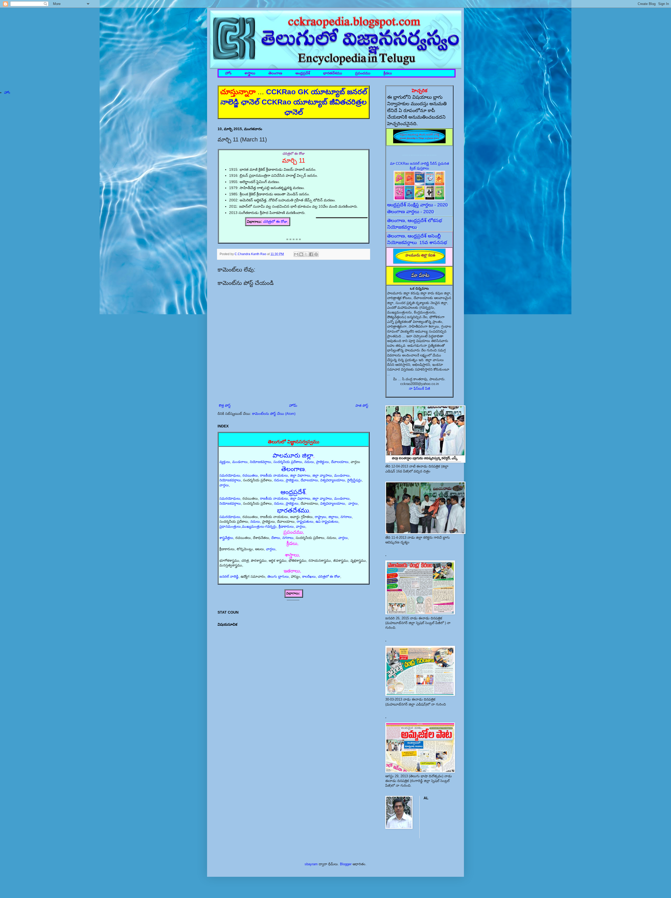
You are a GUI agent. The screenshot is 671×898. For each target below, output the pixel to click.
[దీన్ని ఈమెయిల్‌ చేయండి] (296, 254)
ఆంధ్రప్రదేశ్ (302, 73)
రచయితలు (250, 475)
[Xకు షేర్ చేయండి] (306, 254)
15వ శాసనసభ (433, 242)
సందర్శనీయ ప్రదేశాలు (287, 462)
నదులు (309, 462)
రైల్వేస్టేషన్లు (354, 480)
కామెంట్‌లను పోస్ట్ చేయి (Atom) (273, 414)
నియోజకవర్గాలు (260, 462)
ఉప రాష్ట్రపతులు (327, 522)
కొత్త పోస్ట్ (225, 405)
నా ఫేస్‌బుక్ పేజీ (419, 388)
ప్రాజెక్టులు (322, 462)
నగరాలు (346, 517)
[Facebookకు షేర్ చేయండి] (311, 254)
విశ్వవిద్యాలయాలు (332, 480)
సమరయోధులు (229, 475)
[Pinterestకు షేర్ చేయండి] (316, 254)
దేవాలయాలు (340, 462)
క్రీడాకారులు (286, 526)
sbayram (311, 864)
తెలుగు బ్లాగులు (278, 577)
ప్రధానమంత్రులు (230, 526)
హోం (228, 73)
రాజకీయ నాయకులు (274, 475)
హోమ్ (293, 405)
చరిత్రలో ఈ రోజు (275, 221)
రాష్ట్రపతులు (305, 522)
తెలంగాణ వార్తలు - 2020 (410, 211)
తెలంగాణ (275, 73)
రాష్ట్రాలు (320, 517)
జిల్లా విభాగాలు (300, 475)
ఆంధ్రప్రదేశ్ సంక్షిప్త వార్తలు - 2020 (417, 204)
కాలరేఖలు (309, 577)
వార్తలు (224, 485)
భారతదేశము (332, 73)
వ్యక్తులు (224, 462)
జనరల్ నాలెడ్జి (229, 577)
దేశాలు (275, 538)
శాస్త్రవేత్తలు (226, 538)
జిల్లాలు (333, 517)
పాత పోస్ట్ (361, 405)
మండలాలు (240, 462)
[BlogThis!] (301, 254)
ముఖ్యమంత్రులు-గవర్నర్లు (259, 526)
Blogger (345, 864)
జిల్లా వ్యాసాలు (322, 475)
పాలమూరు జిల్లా (293, 455)
